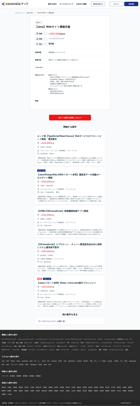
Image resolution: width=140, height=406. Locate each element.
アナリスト (38, 346)
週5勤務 (38, 376)
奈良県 (38, 391)
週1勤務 (12, 376)
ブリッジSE (10, 343)
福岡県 (15, 387)
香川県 (85, 391)
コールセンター (92, 349)
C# (35, 361)
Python (13, 361)
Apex (45, 364)
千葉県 (32, 387)
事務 (100, 349)
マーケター (32, 349)
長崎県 (107, 391)
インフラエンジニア (41, 339)
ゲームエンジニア (110, 339)
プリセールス (75, 343)
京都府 (26, 391)
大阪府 (9, 387)
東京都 (4, 387)
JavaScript (25, 361)
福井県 (119, 387)
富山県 (107, 387)
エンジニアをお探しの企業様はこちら (71, 403)
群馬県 (96, 387)
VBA (91, 361)
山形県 (73, 387)
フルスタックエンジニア (47, 343)
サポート (83, 349)
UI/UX (58, 349)
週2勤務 (19, 376)
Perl (48, 361)
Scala (43, 361)
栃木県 (90, 387)
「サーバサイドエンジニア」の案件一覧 (51, 321)
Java (3, 361)
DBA (15, 346)
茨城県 (85, 387)
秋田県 (68, 387)
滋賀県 (21, 391)
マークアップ (117, 346)
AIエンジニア (28, 343)
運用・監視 (21, 346)
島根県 (56, 391)
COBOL (116, 361)
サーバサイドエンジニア (57, 38)
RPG (125, 361)
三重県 (15, 391)
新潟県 (102, 387)
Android (79, 361)
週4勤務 (31, 376)
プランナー (30, 346)
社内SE (105, 349)
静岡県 (9, 391)
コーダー (83, 346)
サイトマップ (33, 403)
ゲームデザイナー (42, 349)
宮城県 (62, 387)
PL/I (121, 361)
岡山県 (62, 391)
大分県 (119, 391)
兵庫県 (32, 391)
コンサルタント (61, 343)
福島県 (79, 387)
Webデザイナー (74, 346)
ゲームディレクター (120, 343)
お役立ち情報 (81, 4)
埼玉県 (26, 387)
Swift (31, 361)
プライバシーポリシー (21, 403)
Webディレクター (62, 346)
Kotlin (27, 364)
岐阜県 (4, 391)
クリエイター (16, 349)
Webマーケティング (49, 346)
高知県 (96, 391)
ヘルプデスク (75, 349)
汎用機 (4, 343)
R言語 (40, 364)
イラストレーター (106, 346)
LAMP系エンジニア (122, 339)
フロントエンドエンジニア (26, 339)
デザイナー (91, 346)
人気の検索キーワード (45, 403)
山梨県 (124, 387)
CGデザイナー (6, 349)
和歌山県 (44, 391)
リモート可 (5, 376)
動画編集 (24, 349)
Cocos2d (54, 361)
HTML (60, 361)
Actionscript (132, 361)
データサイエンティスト (116, 349)
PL (131, 339)
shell (7, 364)
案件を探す (52, 4)
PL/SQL (110, 361)
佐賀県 (102, 391)
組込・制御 (19, 343)
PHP (7, 361)
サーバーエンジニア (90, 339)
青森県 (50, 387)
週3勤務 (25, 376)
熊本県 (113, 391)
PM (68, 343)
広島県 (68, 391)
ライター (51, 349)
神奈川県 (38, 387)
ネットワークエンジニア (56, 339)
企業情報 (4, 403)
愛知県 (21, 387)
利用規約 (11, 403)
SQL (3, 364)
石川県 (113, 387)
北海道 (45, 387)
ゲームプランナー (7, 346)
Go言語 (21, 364)
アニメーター (127, 346)
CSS (65, 361)
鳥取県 (50, 391)
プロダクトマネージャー (92, 343)
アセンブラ (14, 364)
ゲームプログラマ (107, 343)
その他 (9, 394)
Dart (49, 364)
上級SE (36, 343)
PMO (82, 343)
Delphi (104, 361)
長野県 (130, 387)
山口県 (73, 391)
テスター (100, 339)
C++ (39, 361)
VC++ (96, 361)
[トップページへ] (15, 4)
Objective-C (71, 361)
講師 (126, 349)
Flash (97, 346)
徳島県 (79, 391)
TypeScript (33, 364)
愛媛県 (90, 391)
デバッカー (130, 343)
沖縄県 (4, 394)
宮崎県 (124, 391)
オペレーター (65, 349)
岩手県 (56, 387)
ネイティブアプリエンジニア (73, 339)
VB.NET (85, 361)
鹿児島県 (130, 391)
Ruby (18, 361)
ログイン (55, 403)
